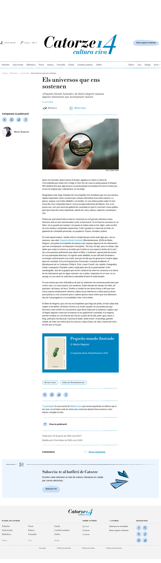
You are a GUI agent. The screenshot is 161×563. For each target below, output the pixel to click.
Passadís (61, 65)
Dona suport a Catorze (119, 530)
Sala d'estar (18, 65)
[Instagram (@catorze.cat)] (145, 527)
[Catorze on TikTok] (145, 534)
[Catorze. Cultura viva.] (138, 527)
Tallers (131, 65)
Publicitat (86, 530)
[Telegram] (18, 119)
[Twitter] (4, 119)
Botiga (148, 65)
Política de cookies (88, 548)
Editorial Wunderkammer (73, 382)
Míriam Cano (80, 108)
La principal (24, 73)
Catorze (5, 73)
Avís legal (42, 548)
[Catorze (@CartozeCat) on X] (138, 534)
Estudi (71, 65)
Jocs (139, 65)
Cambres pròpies (85, 65)
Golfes (99, 65)
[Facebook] (25, 119)
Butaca (50, 65)
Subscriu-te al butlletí (118, 526)
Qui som (86, 526)
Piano (41, 65)
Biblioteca (31, 65)
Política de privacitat (64, 548)
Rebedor (5, 65)
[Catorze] (80, 515)
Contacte (86, 534)
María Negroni (21, 132)
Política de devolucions (114, 548)
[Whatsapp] (11, 119)
